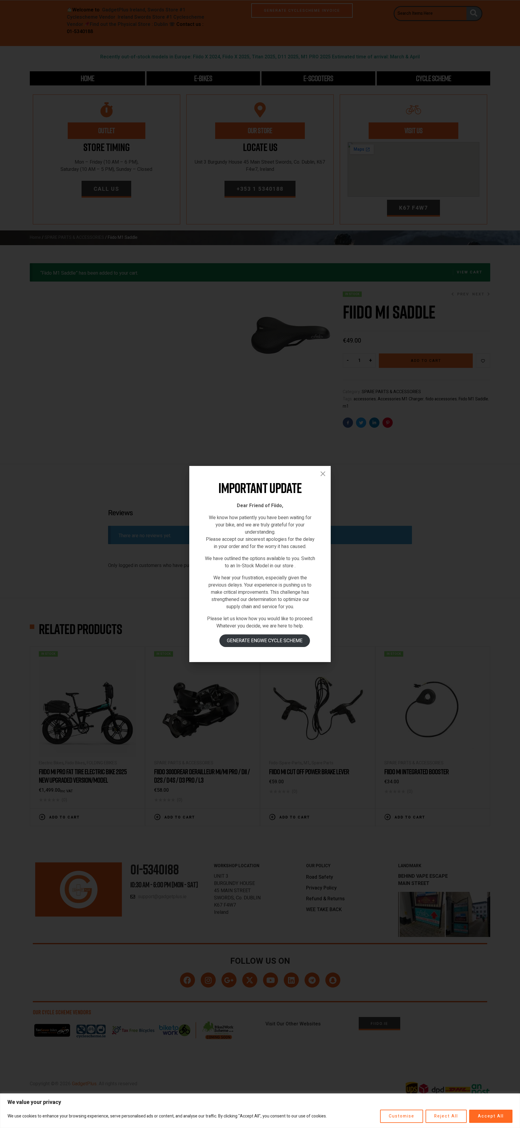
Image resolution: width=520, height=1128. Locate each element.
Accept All (491, 1116)
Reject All (446, 1116)
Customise (401, 1116)
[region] (260, 1110)
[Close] (323, 474)
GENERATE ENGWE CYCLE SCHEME (264, 640)
